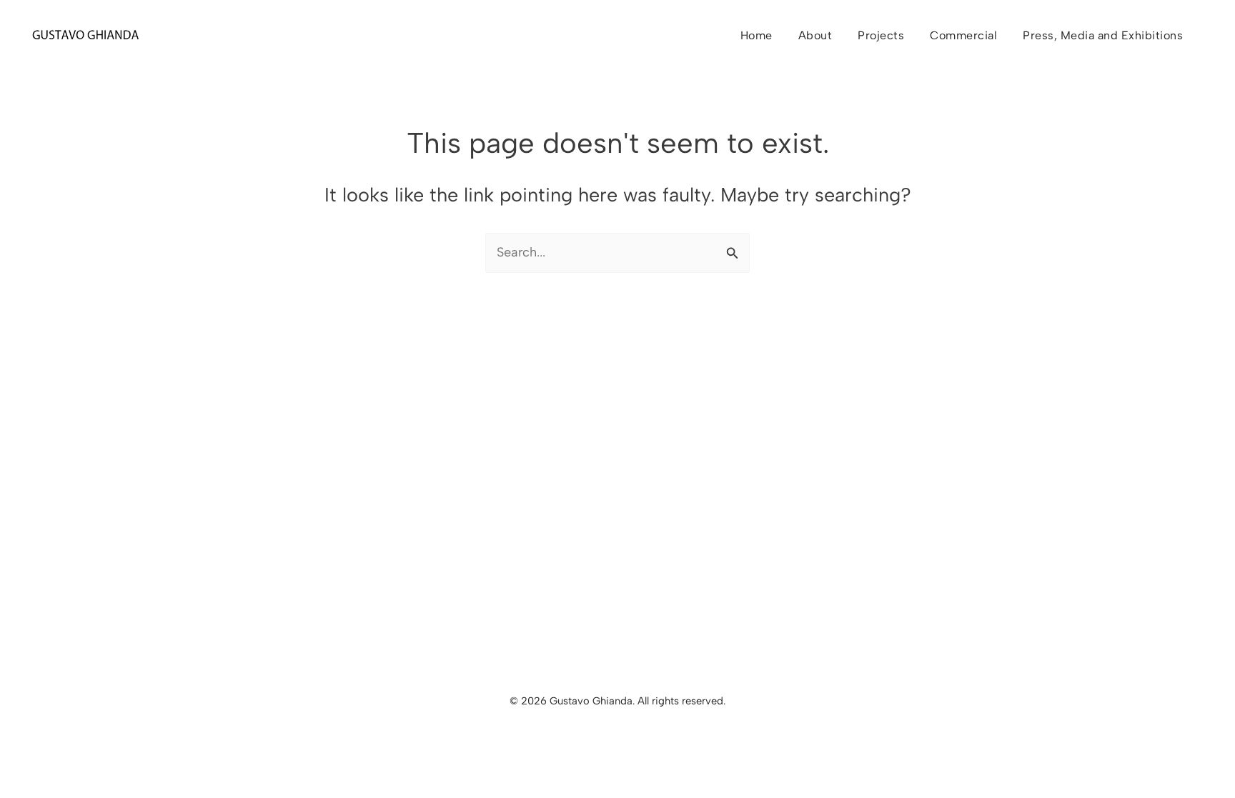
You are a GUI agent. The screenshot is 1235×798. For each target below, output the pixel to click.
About (815, 35)
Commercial (963, 35)
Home (756, 35)
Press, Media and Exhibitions (1103, 35)
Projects (881, 35)
